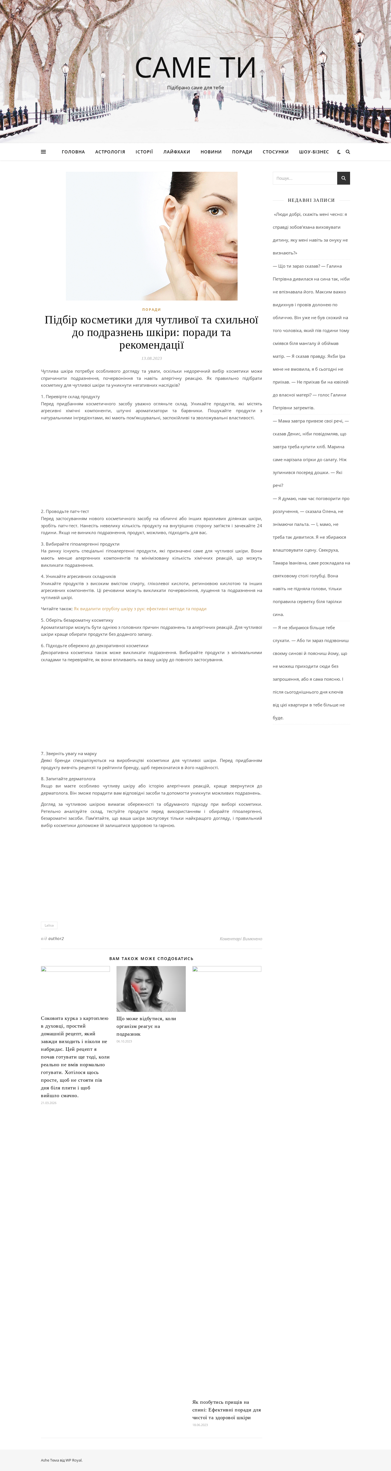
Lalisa (49, 925)
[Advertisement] (151, 465)
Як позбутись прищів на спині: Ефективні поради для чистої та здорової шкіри (226, 1409)
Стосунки (276, 152)
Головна (73, 152)
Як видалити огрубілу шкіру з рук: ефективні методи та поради (140, 608)
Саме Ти (195, 66)
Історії (144, 152)
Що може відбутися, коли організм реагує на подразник (146, 1026)
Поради (242, 152)
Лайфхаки (176, 152)
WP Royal (74, 1460)
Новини (211, 152)
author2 (56, 938)
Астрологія (110, 152)
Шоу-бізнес (314, 152)
